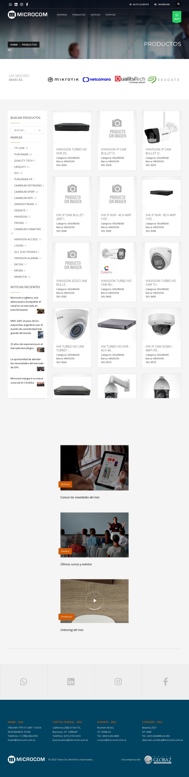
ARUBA (18, 270)
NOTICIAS (95, 14)
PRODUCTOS (78, 14)
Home (14, 44)
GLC (16, 173)
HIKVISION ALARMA (26, 258)
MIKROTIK (20, 276)
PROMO (19, 223)
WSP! (176, 19)
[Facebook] (27, 5)
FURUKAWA (21, 154)
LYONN (18, 245)
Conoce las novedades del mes (79, 497)
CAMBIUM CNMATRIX (27, 229)
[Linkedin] (16, 5)
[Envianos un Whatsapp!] (10, 5)
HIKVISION (20, 216)
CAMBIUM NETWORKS (28, 185)
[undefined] (63, 79)
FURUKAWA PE (23, 179)
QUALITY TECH (23, 160)
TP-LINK (19, 148)
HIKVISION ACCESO (26, 239)
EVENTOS (110, 14)
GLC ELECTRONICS (25, 252)
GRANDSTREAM (24, 204)
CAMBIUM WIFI (23, 198)
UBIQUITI (20, 167)
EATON (18, 264)
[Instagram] (21, 5)
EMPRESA (62, 14)
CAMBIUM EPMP (24, 191)
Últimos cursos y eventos (76, 564)
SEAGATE (19, 210)
